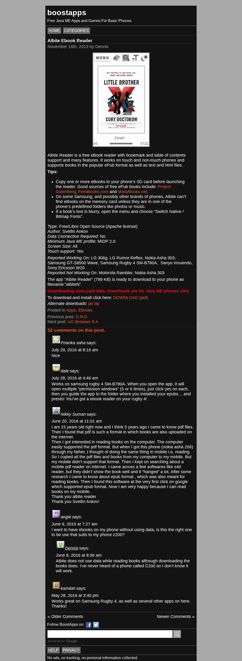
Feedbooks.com (93, 191)
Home (54, 31)
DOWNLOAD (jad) (130, 297)
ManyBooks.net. (133, 191)
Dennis (71, 548)
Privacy (71, 650)
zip (96, 303)
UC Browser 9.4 (83, 321)
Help (53, 650)
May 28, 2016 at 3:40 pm (75, 595)
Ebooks (85, 310)
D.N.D (81, 316)
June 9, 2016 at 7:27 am (74, 524)
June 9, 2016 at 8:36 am (79, 555)
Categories (76, 31)
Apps (71, 310)
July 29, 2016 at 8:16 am (75, 350)
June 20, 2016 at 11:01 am (77, 421)
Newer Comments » (175, 616)
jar (90, 303)
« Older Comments (65, 616)
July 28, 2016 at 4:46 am (75, 378)
